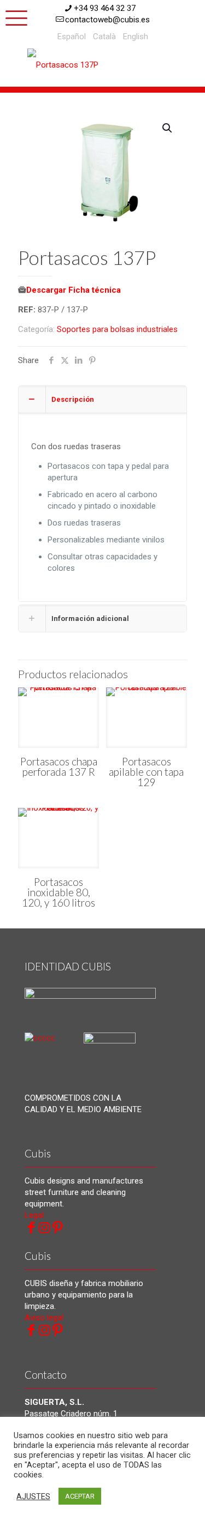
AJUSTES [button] (33, 1496)
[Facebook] (31, 1227)
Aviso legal (44, 1318)
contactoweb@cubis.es (107, 20)
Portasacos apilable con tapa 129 (146, 771)
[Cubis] (68, 64)
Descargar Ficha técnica (73, 290)
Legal (34, 1215)
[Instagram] (44, 1227)
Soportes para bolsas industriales (117, 329)
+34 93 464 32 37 (105, 8)
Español (71, 36)
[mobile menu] (14, 16)
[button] (168, 128)
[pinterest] (57, 1227)
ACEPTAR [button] (80, 1496)
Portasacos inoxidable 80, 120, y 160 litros (58, 892)
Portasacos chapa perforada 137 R (58, 766)
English (135, 36)
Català (104, 36)
